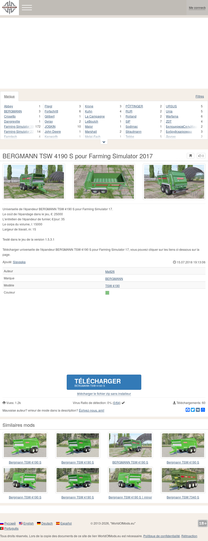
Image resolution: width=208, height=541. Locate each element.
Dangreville (12, 121)
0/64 (117, 402)
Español (66, 523)
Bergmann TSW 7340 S (183, 497)
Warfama (172, 116)
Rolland (131, 116)
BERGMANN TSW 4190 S (130, 462)
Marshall (91, 131)
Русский (10, 523)
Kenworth (51, 136)
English (28, 523)
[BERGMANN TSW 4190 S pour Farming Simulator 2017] (34, 182)
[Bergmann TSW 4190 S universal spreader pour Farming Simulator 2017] (183, 445)
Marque (9, 96)
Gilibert (50, 116)
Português (11, 528)
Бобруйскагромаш (179, 131)
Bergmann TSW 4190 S (25, 462)
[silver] (107, 293)
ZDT (168, 121)
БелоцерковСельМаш (181, 126)
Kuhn (88, 111)
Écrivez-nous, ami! (91, 410)
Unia (169, 111)
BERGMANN (13, 111)
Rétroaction (189, 536)
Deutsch (47, 523)
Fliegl (48, 106)
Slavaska (19, 262)
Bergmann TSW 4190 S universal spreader (183, 462)
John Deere (53, 131)
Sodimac (132, 126)
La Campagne (95, 116)
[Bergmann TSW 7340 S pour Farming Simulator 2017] (183, 480)
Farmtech (10, 136)
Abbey (8, 106)
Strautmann (134, 131)
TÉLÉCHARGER (98, 382)
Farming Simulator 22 (19, 131)
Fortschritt (51, 111)
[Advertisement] (104, 53)
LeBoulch (91, 121)
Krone (89, 106)
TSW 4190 (112, 285)
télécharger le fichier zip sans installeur (104, 394)
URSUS (171, 106)
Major (89, 126)
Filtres (200, 96)
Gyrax (49, 121)
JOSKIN (50, 126)
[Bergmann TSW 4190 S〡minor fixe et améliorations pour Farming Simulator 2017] (130, 480)
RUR (129, 111)
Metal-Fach (92, 136)
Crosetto (10, 116)
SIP (128, 121)
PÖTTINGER (134, 106)
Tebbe (130, 136)
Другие (171, 136)
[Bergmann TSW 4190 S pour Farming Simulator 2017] (25, 445)
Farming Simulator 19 (19, 126)
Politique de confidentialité (161, 536)
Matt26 (110, 271)
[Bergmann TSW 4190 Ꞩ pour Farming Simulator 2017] (77, 445)
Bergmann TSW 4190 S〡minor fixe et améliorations (130, 497)
